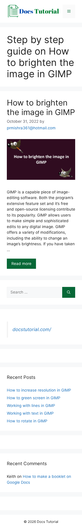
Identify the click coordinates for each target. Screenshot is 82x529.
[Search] (68, 292)
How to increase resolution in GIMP (39, 390)
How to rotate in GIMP (27, 421)
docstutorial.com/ (32, 329)
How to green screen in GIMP (33, 398)
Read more (21, 263)
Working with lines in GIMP (31, 405)
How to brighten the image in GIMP (41, 107)
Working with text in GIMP (30, 413)
